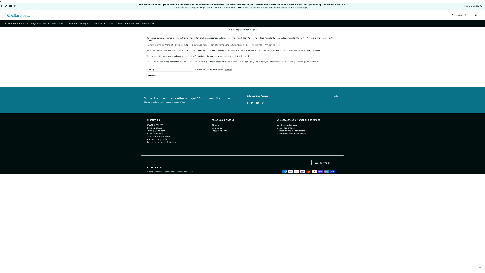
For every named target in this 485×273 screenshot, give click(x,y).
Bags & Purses (38, 23)
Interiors (97, 23)
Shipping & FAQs (154, 128)
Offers (111, 23)
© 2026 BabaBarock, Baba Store (160, 171)
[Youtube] (10, 6)
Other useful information (158, 136)
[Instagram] (15, 6)
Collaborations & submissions (291, 130)
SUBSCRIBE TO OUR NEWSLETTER (136, 23)
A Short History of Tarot (158, 139)
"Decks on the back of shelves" (161, 142)
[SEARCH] (453, 15)
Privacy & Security (155, 133)
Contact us (217, 128)
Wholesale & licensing (287, 125)
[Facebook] (1, 6)
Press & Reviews (219, 130)
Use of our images (286, 128)
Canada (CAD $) (473, 6)
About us (216, 125)
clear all (228, 69)
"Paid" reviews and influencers (291, 133)
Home (231, 29)
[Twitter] (5, 6)
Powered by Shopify (184, 171)
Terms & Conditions (156, 130)
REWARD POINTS (155, 125)
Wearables (57, 23)
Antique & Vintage (78, 23)
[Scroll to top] (479, 267)
